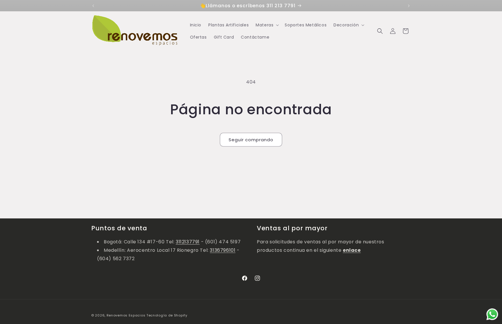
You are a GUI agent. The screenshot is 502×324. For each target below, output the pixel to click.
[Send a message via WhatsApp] (492, 314)
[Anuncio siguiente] (408, 5)
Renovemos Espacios (126, 315)
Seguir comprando (251, 140)
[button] (266, 25)
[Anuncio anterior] (93, 5)
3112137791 (188, 241)
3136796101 (222, 250)
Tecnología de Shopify (166, 315)
